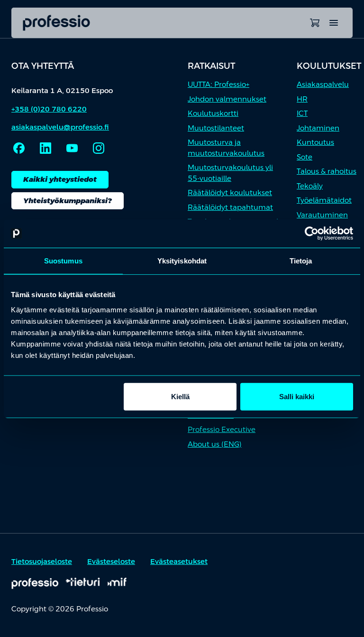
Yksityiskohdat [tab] (182, 261)
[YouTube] (72, 148)
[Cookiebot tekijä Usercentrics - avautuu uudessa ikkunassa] (311, 233)
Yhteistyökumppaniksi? (67, 201)
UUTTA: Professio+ (218, 84)
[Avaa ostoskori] (314, 22)
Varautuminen (322, 215)
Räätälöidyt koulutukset (230, 192)
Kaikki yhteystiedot (60, 179)
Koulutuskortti (213, 113)
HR (302, 99)
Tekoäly (310, 186)
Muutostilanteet (216, 128)
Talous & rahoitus (326, 171)
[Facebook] (19, 148)
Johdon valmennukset (227, 99)
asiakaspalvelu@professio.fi (60, 127)
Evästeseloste (111, 561)
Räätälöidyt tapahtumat (230, 207)
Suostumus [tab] (63, 261)
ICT (302, 113)
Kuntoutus (315, 142)
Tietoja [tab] (301, 261)
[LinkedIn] (45, 148)
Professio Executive (221, 429)
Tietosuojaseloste (41, 561)
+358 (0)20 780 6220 (49, 109)
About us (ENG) (215, 444)
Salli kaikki (296, 396)
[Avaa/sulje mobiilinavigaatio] (333, 22)
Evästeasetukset (179, 561)
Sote (304, 157)
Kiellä (180, 396)
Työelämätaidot (324, 200)
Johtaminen (318, 128)
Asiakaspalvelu (323, 84)
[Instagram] (98, 148)
